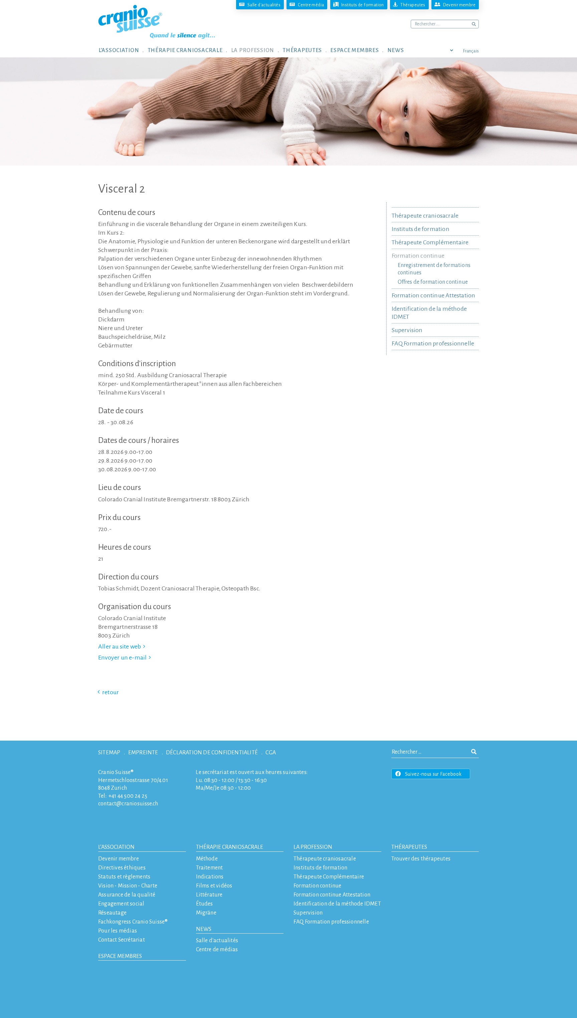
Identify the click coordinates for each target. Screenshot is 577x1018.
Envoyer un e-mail (122, 657)
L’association (116, 847)
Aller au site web (119, 646)
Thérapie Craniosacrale (229, 847)
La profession (313, 847)
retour (110, 692)
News (203, 929)
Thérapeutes (409, 847)
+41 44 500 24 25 (128, 796)
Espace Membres (120, 956)
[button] (123, 50)
